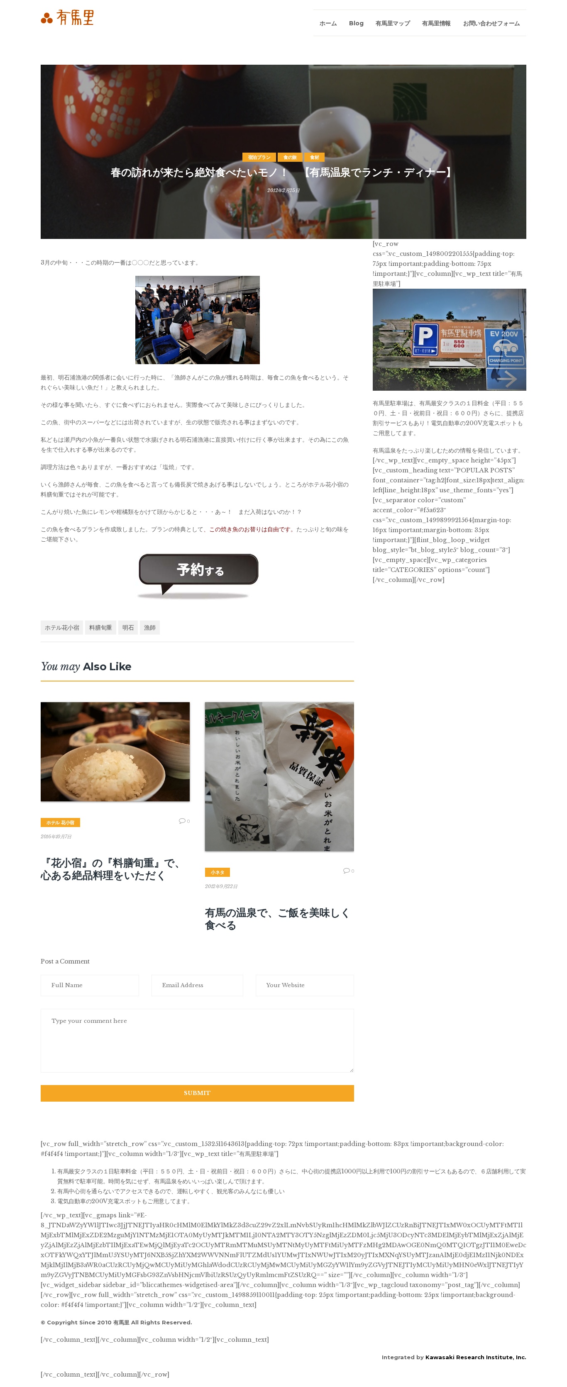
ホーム (328, 23)
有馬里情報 (436, 23)
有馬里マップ (393, 23)
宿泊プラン (259, 157)
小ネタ (217, 872)
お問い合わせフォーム (491, 23)
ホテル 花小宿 (60, 822)
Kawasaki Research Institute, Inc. (475, 1357)
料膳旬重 (100, 627)
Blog (356, 23)
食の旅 (290, 157)
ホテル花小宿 (62, 627)
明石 (128, 627)
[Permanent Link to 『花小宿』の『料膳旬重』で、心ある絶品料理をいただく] (115, 751)
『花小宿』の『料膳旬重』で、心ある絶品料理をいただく (113, 869)
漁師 (149, 627)
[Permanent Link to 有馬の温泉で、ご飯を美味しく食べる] (279, 776)
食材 (314, 157)
